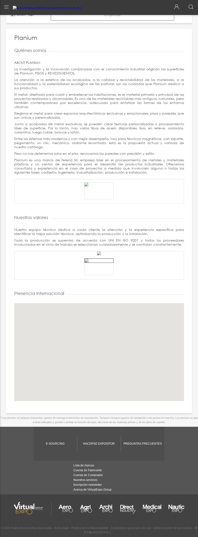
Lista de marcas (83, 465)
